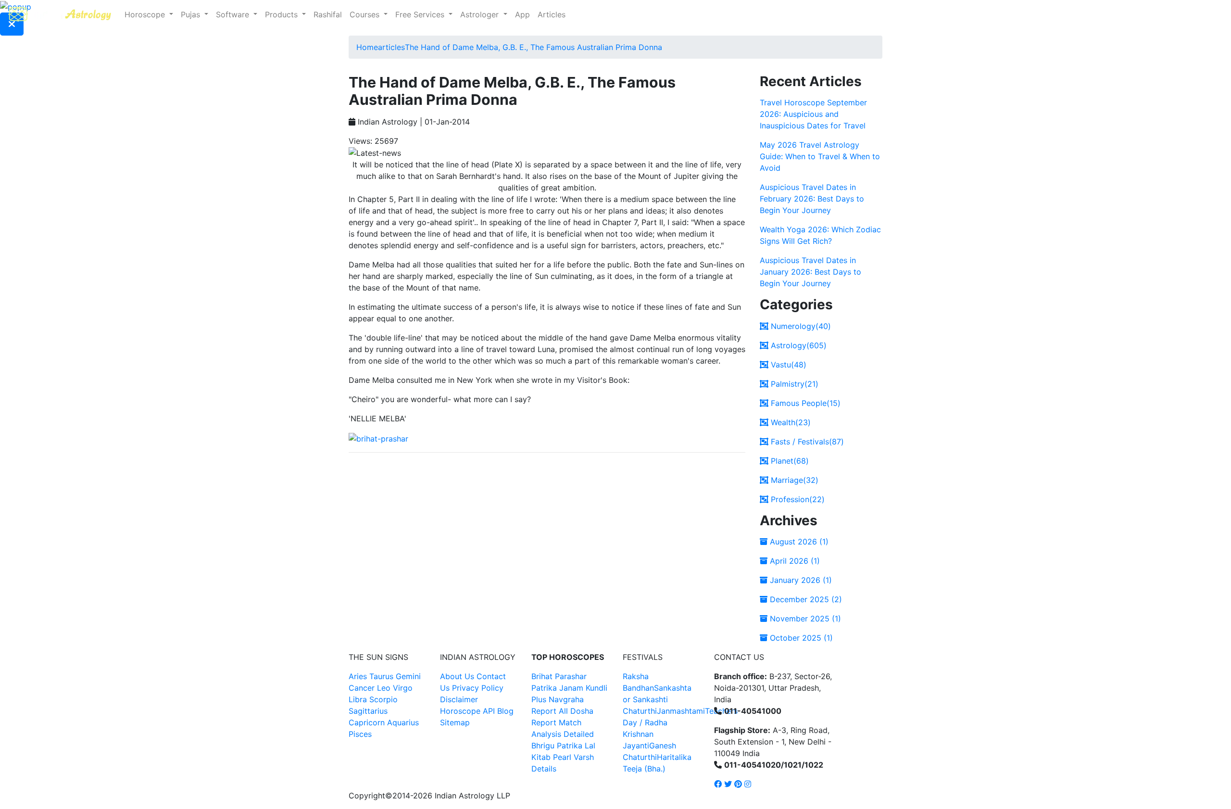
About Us (457, 676)
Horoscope (146, 14)
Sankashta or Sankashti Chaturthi (657, 699)
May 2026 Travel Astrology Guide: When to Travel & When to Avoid (820, 156)
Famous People (804, 403)
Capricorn (367, 722)
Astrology (797, 345)
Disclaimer (459, 699)
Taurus (381, 676)
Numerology (799, 326)
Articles (551, 14)
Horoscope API (467, 711)
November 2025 (804, 618)
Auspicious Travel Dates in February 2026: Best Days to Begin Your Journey (812, 198)
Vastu (787, 364)
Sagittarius (368, 711)
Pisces (360, 734)
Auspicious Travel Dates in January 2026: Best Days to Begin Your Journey (810, 271)
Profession (796, 499)
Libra (358, 699)
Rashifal (328, 14)
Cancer (362, 688)
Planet (788, 461)
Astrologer (480, 14)
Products (282, 14)
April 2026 (793, 561)
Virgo (403, 688)
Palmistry (793, 384)
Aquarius (403, 722)
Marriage (793, 480)
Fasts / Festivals (806, 441)
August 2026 (798, 541)
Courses (366, 14)
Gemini (408, 676)
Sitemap (455, 722)
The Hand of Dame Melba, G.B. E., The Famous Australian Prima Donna (533, 47)
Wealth (789, 422)
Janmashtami (681, 711)
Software (233, 14)
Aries (359, 676)
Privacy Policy (477, 688)
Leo (383, 688)
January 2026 (799, 580)
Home (367, 47)
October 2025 (800, 638)
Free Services (421, 14)
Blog (505, 711)
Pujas (191, 14)
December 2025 (804, 599)
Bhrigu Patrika (556, 745)
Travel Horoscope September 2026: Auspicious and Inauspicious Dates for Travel (813, 114)
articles (391, 47)
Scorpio (383, 699)
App (522, 14)
